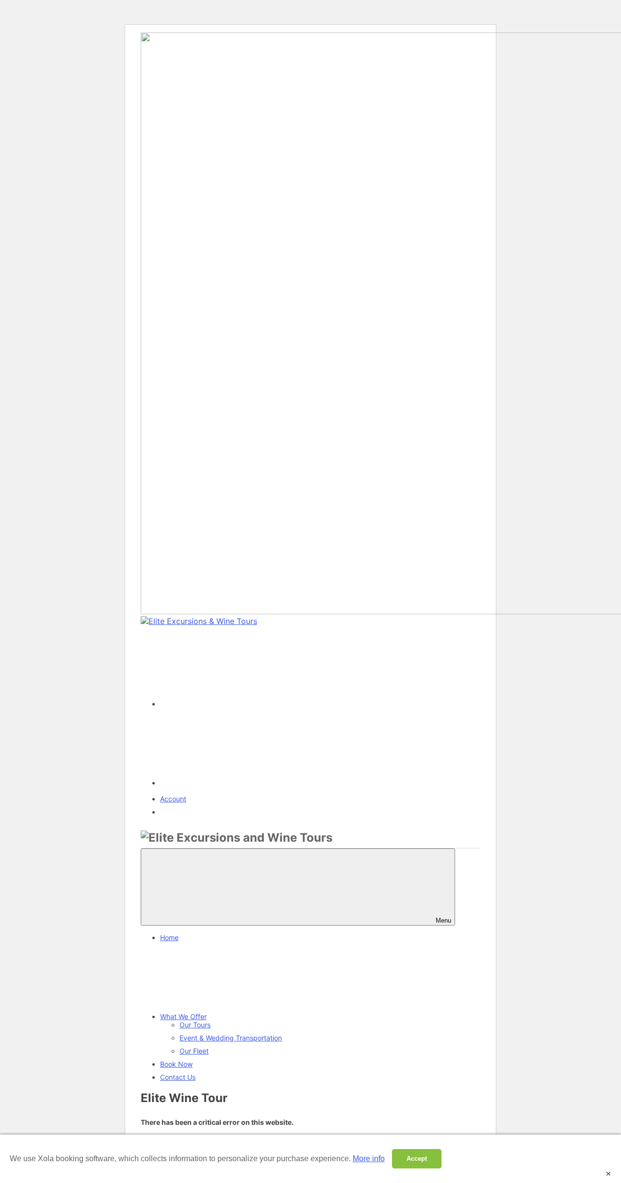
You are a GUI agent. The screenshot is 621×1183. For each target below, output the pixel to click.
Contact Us (178, 1077)
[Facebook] (233, 704)
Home (169, 937)
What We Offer (183, 1016)
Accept (417, 1158)
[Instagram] (233, 783)
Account (173, 799)
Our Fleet (194, 1051)
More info (369, 1158)
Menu (443, 920)
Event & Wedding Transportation (231, 1038)
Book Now (176, 1064)
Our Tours (195, 1025)
